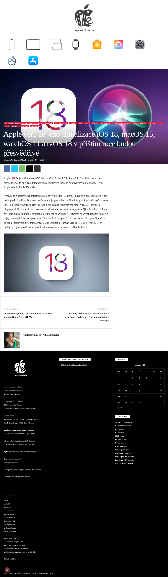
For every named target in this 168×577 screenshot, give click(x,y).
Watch (15, 126)
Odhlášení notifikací (66, 365)
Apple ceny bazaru (10, 528)
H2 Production (18, 401)
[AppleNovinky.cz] (84, 18)
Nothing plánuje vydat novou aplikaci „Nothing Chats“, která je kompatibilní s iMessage (87, 317)
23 (139, 396)
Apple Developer (9, 518)
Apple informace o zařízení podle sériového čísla (19, 552)
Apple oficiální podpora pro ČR (14, 542)
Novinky (153, 123)
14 (126, 390)
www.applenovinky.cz (14, 387)
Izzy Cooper (18, 405)
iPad (87, 123)
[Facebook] (7, 168)
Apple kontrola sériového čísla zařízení (16, 549)
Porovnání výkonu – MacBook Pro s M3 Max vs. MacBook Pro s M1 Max (28, 315)
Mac (135, 123)
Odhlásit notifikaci (10, 559)
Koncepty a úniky (122, 123)
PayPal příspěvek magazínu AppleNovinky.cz (20, 452)
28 (126, 403)
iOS (80, 123)
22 (132, 396)
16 (139, 390)
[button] (163, 52)
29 (132, 403)
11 (153, 384)
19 (161, 390)
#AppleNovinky (15, 394)
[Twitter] (14, 168)
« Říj (117, 408)
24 (146, 396)
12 (161, 384)
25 (153, 396)
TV (161, 123)
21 (126, 396)
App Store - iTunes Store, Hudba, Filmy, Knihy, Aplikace (28, 123)
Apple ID (7, 504)
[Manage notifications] (7, 569)
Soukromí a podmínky (80, 365)
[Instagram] (25, 340)
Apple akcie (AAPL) (10, 535)
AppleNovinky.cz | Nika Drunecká (19, 160)
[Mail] (26, 483)
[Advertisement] (140, 184)
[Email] (29, 168)
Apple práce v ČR (9, 521)
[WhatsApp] (22, 168)
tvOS (7, 126)
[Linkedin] (20, 483)
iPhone (73, 123)
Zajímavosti (106, 123)
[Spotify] (33, 483)
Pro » (122, 408)
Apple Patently (8, 511)
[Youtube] (46, 483)
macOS (143, 123)
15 (132, 390)
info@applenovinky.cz (16, 390)
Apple (6, 500)
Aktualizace (61, 123)
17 (146, 390)
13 (119, 390)
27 (119, 403)
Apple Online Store (10, 531)
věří (13, 178)
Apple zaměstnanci (10, 524)
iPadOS (94, 123)
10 (146, 384)
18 (153, 390)
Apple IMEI (7, 507)
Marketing (36, 126)
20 (119, 396)
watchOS (24, 126)
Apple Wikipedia (9, 514)
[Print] (37, 168)
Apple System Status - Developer (15, 545)
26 (161, 396)
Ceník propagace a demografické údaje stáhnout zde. (22, 470)
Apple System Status (11, 538)
